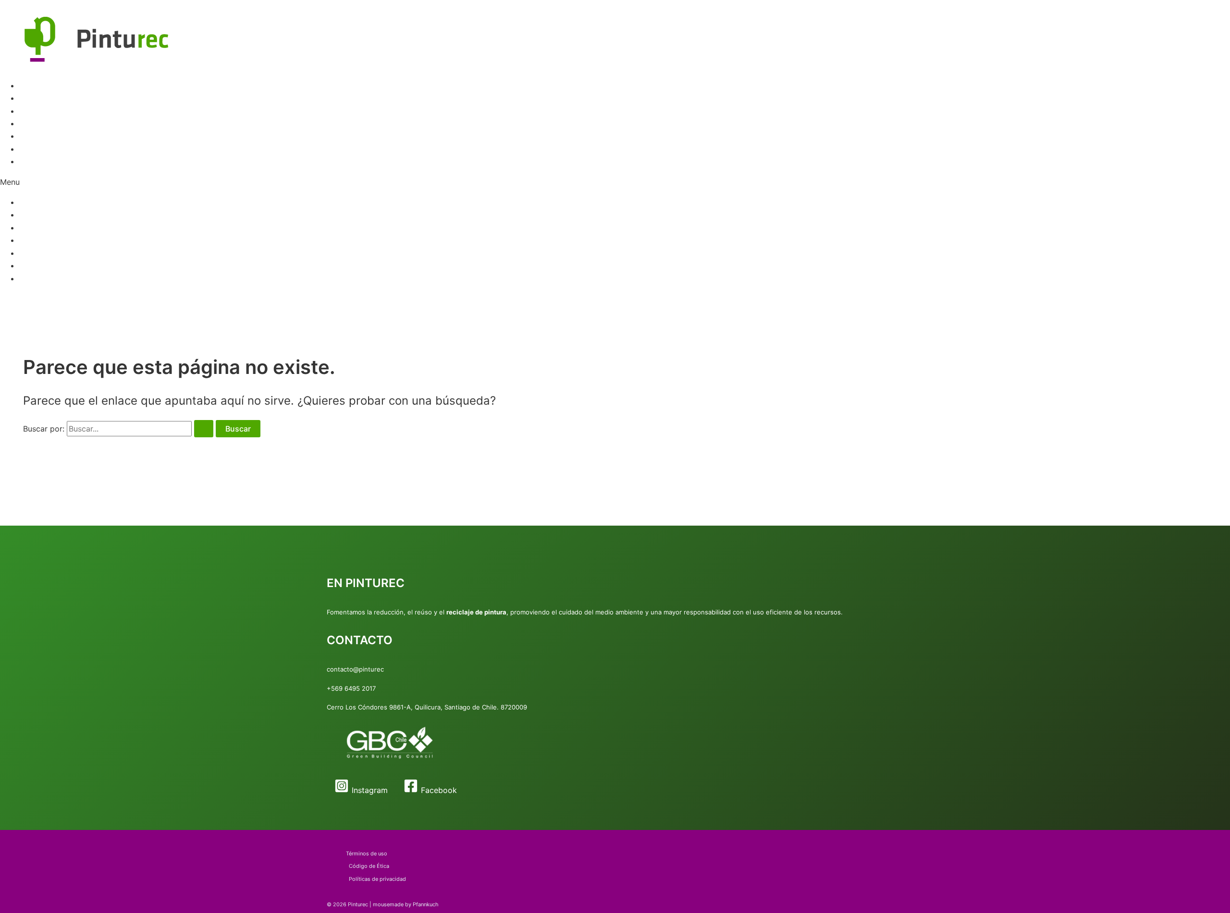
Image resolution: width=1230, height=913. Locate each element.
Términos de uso (366, 853)
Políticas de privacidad (377, 879)
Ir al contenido (26, 6)
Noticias (34, 149)
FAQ (26, 123)
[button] (615, 182)
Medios (32, 136)
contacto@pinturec (355, 669)
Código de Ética (369, 866)
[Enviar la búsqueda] (203, 428)
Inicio (28, 85)
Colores (33, 111)
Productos (38, 98)
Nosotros (36, 161)
